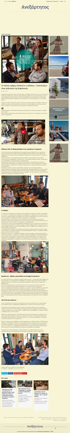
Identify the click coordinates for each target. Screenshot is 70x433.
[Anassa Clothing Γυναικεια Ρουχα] (59, 54)
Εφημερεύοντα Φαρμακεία (52, 1)
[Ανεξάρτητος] (35, 7)
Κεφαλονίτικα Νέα (19, 368)
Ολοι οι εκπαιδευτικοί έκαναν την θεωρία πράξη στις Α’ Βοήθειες (19, 417)
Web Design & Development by (45, 431)
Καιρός (61, 1)
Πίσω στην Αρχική (6, 34)
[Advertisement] (35, 22)
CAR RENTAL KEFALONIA (59, 66)
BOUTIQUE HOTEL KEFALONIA (59, 88)
